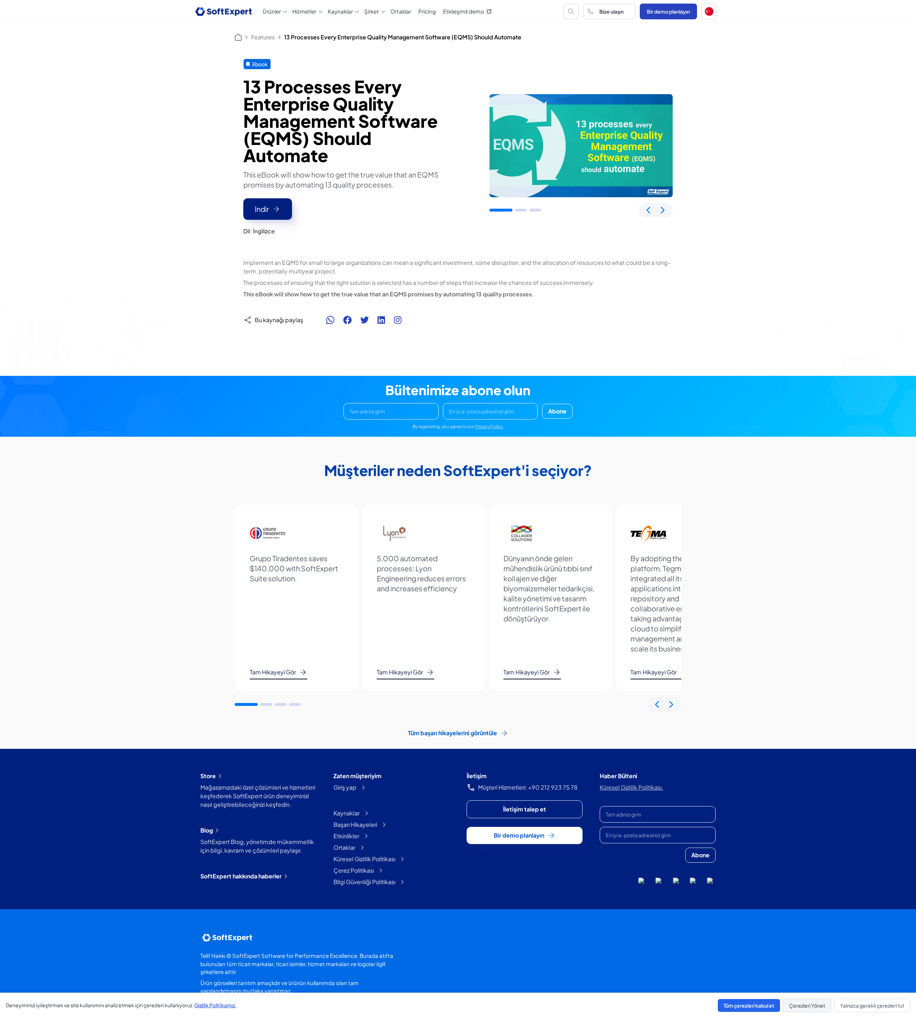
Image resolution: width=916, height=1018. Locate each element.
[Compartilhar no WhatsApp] (330, 320)
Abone (557, 411)
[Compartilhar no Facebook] (347, 320)
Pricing (427, 11)
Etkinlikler (346, 836)
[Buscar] (571, 11)
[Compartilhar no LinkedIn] (381, 320)
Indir (262, 208)
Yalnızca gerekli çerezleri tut (872, 1005)
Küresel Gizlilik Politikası (364, 859)
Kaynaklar (346, 813)
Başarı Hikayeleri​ (355, 824)
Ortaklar (400, 11)
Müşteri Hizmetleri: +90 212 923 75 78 (528, 787)
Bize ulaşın (611, 11)
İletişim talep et (524, 809)
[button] (709, 11)
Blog (206, 830)
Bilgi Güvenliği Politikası (364, 882)
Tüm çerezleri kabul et (748, 1005)
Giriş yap (344, 787)
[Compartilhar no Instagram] (397, 320)
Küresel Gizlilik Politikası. (631, 787)
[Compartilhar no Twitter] (364, 320)
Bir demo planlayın (668, 11)
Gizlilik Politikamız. (215, 1005)
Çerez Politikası (353, 870)
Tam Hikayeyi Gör (273, 672)
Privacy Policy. (489, 426)
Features (263, 37)
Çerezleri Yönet (807, 1005)
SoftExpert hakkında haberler (241, 876)
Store (208, 776)
